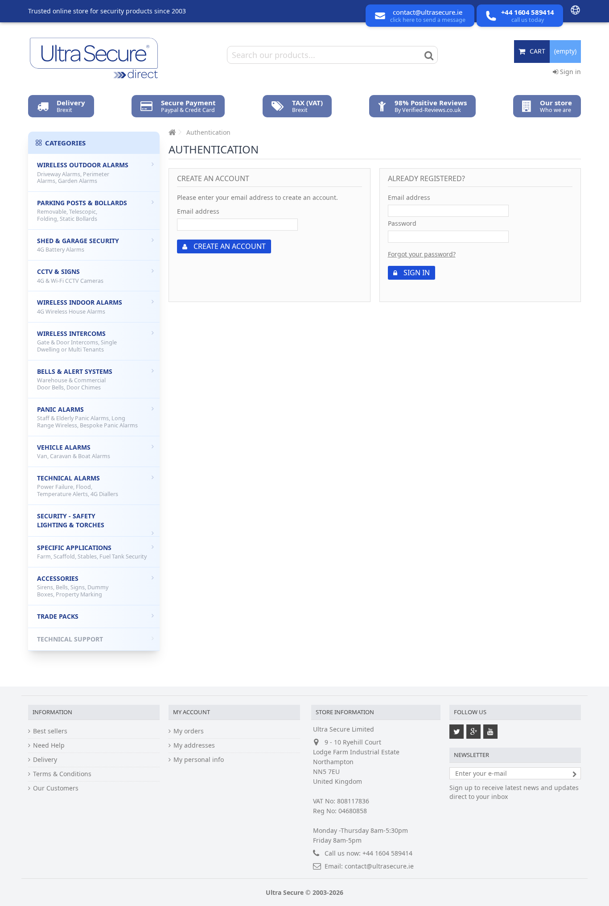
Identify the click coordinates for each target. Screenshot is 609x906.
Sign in (569, 71)
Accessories (72, 586)
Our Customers (55, 788)
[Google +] (473, 731)
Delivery (45, 759)
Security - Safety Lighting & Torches (70, 520)
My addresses (194, 745)
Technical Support (70, 639)
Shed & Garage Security (78, 245)
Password (402, 223)
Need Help (49, 745)
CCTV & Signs (70, 276)
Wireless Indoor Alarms (79, 306)
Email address (198, 211)
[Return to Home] (171, 132)
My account (191, 712)
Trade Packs (57, 616)
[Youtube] (490, 731)
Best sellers (50, 731)
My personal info (198, 759)
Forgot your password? (422, 254)
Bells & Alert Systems (74, 379)
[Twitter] (456, 731)
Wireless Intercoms (77, 341)
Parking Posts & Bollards (82, 211)
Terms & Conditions (62, 773)
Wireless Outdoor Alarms (82, 173)
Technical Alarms (77, 486)
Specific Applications (92, 552)
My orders (188, 731)
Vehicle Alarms (73, 451)
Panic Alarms (87, 417)
